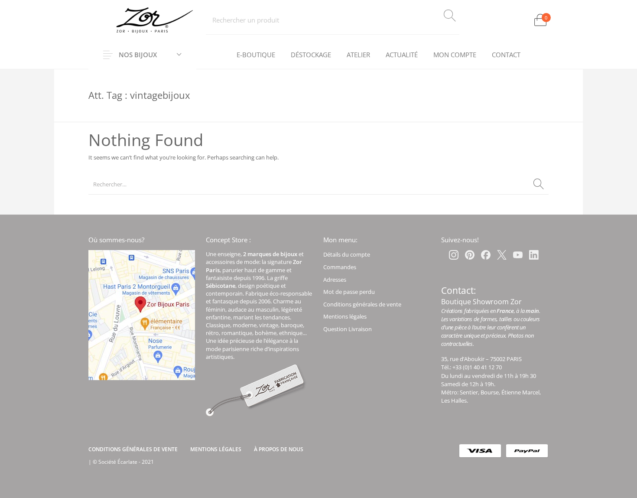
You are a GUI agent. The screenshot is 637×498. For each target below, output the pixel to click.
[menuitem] (256, 55)
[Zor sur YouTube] (518, 255)
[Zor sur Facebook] (486, 255)
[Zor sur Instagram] (453, 255)
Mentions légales (345, 316)
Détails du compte (346, 254)
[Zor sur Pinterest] (469, 255)
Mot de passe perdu (349, 292)
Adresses (334, 279)
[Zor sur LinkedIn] (534, 255)
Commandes (339, 267)
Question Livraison (347, 329)
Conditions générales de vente (362, 304)
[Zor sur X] (502, 255)
